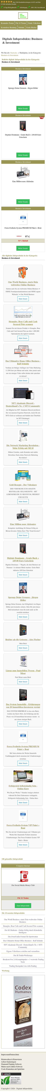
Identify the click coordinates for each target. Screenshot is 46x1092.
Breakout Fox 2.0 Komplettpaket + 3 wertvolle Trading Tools (23, 960)
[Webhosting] (11, 1083)
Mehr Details (23, 108)
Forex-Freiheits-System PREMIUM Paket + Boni (23, 228)
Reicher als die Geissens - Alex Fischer (23, 639)
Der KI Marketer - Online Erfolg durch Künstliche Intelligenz (23, 931)
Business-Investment (23, 68)
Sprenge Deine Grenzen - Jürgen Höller (23, 88)
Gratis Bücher (31, 27)
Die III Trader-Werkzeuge (22, 955)
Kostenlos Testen (7, 23)
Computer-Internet (23, 865)
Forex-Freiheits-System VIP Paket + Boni (23, 826)
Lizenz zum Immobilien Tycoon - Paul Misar (23, 672)
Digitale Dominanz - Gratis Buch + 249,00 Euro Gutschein (23, 135)
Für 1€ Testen (21, 23)
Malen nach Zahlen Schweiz (11, 1066)
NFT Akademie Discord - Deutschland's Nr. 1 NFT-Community (23, 404)
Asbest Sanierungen (8, 1061)
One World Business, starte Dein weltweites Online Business (23, 283)
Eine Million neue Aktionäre (23, 181)
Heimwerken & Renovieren (11, 1059)
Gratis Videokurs (34, 23)
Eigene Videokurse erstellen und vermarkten (22, 951)
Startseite (13, 52)
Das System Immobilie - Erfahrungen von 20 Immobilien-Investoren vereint (23, 706)
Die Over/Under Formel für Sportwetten (23, 936)
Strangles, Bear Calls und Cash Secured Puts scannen (23, 323)
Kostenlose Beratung (9, 27)
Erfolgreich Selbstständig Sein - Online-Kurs (23, 787)
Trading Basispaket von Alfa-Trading (23, 966)
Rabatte (21, 27)
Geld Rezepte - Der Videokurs (23, 484)
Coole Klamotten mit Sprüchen (12, 1069)
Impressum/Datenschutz (10, 1054)
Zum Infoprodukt (23, 905)
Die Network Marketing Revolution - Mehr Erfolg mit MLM (23, 447)
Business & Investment (9, 55)
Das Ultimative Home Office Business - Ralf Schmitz (23, 362)
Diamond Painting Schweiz (11, 1064)
